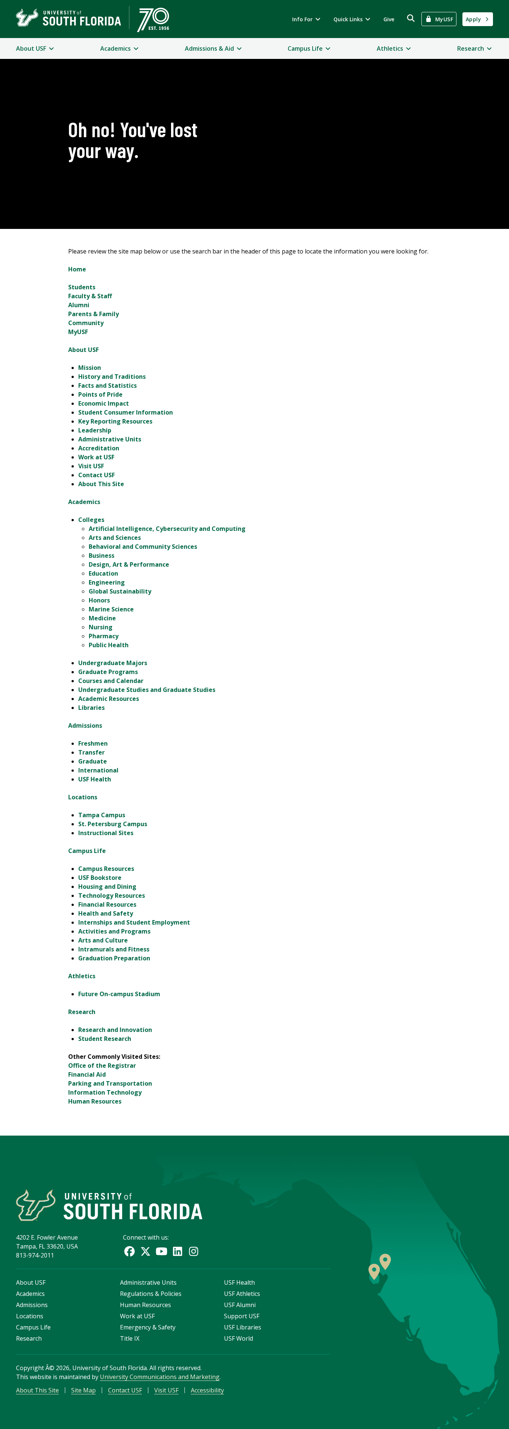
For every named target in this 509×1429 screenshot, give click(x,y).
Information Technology (105, 1092)
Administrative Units (109, 439)
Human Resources (94, 1101)
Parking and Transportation (110, 1083)
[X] (145, 1251)
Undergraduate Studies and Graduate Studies (146, 690)
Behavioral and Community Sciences (143, 546)
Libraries (91, 708)
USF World (238, 1338)
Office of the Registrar (102, 1065)
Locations (82, 797)
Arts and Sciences (115, 537)
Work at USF (96, 457)
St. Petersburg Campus (112, 824)
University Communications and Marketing (159, 1377)
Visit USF (91, 466)
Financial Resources (107, 904)
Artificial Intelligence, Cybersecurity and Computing (167, 529)
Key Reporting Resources (115, 421)
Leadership (94, 430)
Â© (49, 1368)
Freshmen (93, 743)
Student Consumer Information (125, 412)
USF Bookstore (99, 878)
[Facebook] (129, 1251)
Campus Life (87, 851)
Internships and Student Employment (134, 922)
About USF (83, 350)
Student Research (104, 1039)
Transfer (91, 752)
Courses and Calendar (110, 681)
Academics (84, 502)
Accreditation (98, 448)
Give (388, 19)
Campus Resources (106, 869)
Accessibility (207, 1390)
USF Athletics (242, 1294)
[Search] (410, 18)
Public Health (109, 645)
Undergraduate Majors (112, 663)
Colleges (91, 520)
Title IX (129, 1338)
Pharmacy (103, 636)
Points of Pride (100, 394)
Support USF (241, 1316)
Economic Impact (103, 403)
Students (81, 287)
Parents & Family (93, 314)
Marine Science (111, 609)
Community (86, 323)
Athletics (81, 976)
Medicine (102, 618)
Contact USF (96, 475)
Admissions (85, 725)
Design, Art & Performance (129, 564)
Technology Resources (111, 895)
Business (101, 555)
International (98, 770)
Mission (89, 367)
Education (103, 573)
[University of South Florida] (109, 1205)
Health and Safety (105, 913)
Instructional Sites (105, 833)
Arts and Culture (103, 940)
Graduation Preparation (114, 958)
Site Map (83, 1390)
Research (81, 1012)
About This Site (101, 484)
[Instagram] (193, 1251)
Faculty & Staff (90, 296)
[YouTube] (161, 1251)
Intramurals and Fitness (113, 949)
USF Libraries (242, 1327)
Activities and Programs (114, 931)
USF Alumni (240, 1305)
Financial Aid (87, 1074)
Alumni (78, 305)
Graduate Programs (108, 672)
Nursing (101, 627)
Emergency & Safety (148, 1327)
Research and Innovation (115, 1030)
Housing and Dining (107, 886)
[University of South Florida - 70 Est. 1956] (92, 19)
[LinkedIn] (177, 1251)
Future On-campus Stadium (119, 994)
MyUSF (78, 332)
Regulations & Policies (150, 1294)
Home (77, 269)
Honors (99, 600)
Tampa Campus (101, 815)
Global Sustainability (120, 591)
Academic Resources (108, 699)
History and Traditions (112, 376)
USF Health (94, 779)
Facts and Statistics (107, 385)
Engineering (107, 582)
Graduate (92, 761)
